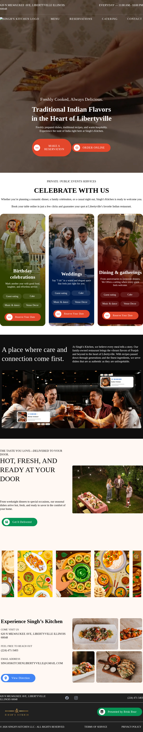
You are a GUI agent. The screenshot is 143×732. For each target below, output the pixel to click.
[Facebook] (67, 697)
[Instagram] (76, 697)
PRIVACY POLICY (131, 727)
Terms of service (95, 727)
